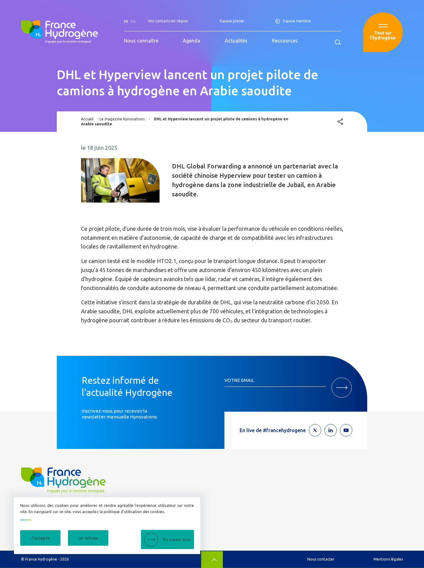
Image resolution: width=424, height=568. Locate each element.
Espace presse (232, 21)
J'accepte (40, 537)
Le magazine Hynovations (122, 119)
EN (133, 22)
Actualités (236, 40)
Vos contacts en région (168, 21)
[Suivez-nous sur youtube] (346, 430)
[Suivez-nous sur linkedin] (330, 430)
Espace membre (297, 21)
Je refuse (88, 537)
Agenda (191, 40)
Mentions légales (388, 559)
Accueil (87, 119)
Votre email (239, 380)
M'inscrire (342, 388)
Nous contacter (321, 559)
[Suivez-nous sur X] (315, 430)
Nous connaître (141, 40)
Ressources (285, 40)
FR (126, 22)
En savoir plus (177, 539)
